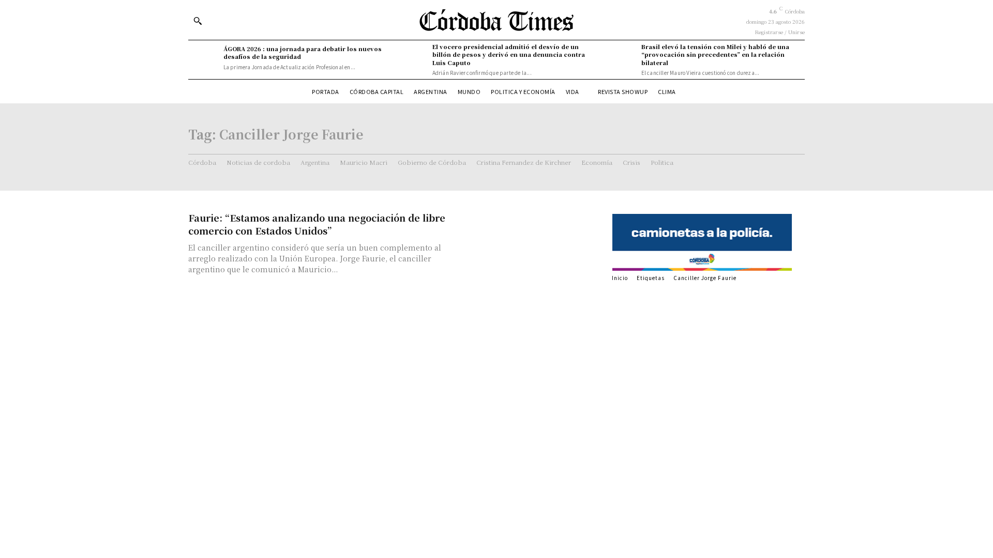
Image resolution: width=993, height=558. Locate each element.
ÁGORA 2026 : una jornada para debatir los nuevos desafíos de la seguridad (302, 52)
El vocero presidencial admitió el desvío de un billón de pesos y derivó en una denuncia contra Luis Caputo (508, 54)
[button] (197, 20)
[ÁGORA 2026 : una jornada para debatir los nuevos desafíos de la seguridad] (203, 58)
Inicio (620, 278)
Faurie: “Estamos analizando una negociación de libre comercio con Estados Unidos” (316, 224)
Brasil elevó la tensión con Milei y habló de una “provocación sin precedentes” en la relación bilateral (715, 54)
